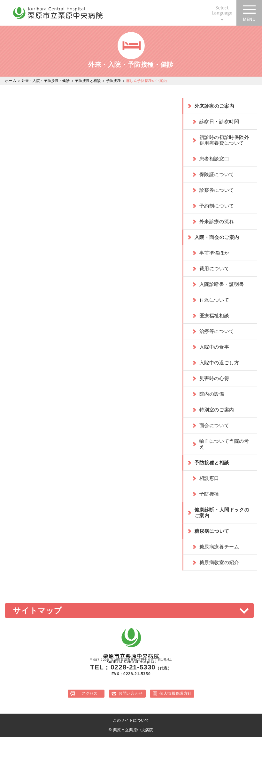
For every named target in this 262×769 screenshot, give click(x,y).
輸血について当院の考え (224, 443)
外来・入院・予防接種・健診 (45, 81)
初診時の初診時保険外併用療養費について (224, 140)
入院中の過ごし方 (219, 362)
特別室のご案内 (216, 409)
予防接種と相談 (88, 81)
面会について (214, 425)
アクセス (89, 693)
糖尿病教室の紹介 (219, 562)
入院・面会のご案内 (217, 237)
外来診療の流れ (216, 221)
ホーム (10, 81)
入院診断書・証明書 (221, 284)
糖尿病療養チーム (219, 546)
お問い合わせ (131, 693)
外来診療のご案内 (215, 106)
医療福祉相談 (214, 315)
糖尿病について (212, 531)
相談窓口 (209, 478)
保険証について (216, 174)
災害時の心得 (214, 378)
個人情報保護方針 (175, 693)
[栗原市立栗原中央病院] (58, 17)
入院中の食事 (214, 347)
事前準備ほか (214, 252)
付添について (214, 300)
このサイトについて (131, 720)
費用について (214, 268)
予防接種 (113, 81)
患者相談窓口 (214, 158)
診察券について (216, 190)
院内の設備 (211, 394)
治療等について (216, 331)
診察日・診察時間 (219, 121)
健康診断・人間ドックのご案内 (222, 512)
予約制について (216, 205)
